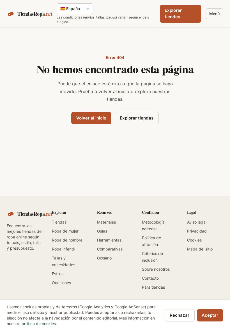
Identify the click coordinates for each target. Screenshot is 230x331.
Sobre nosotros (156, 269)
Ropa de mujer (65, 231)
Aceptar (210, 315)
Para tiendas (153, 287)
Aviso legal (196, 222)
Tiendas (59, 222)
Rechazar (179, 315)
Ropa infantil (63, 249)
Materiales (106, 222)
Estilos (57, 273)
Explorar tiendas (173, 13)
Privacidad (197, 231)
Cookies (194, 240)
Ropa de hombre (67, 240)
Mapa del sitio (200, 249)
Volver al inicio (91, 118)
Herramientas (109, 240)
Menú (214, 13)
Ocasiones (61, 282)
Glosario (104, 258)
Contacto (150, 278)
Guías (102, 231)
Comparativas (110, 249)
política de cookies (39, 323)
